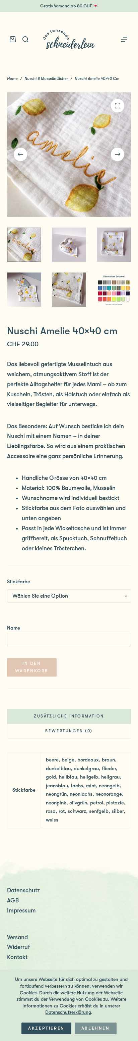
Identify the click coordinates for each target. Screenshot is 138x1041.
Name (13, 628)
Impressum (21, 910)
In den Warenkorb (32, 667)
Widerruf (18, 947)
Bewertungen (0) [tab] (68, 731)
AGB (13, 900)
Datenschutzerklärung (68, 1012)
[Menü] (124, 39)
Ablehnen (95, 1028)
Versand (17, 937)
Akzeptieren (46, 1028)
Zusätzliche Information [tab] (69, 716)
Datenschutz (23, 890)
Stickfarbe (18, 582)
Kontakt (17, 957)
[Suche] (25, 39)
